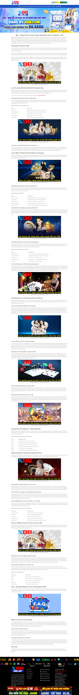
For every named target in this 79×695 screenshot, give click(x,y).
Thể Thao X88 (37, 6)
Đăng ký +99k (55, 2)
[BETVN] (16, 2)
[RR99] (23, 688)
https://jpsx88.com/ (63, 670)
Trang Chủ (20, 6)
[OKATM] (56, 688)
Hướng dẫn (58, 6)
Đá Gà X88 (53, 6)
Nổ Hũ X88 (25, 6)
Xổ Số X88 (48, 6)
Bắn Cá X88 (43, 6)
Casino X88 (30, 6)
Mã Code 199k (63, 2)
